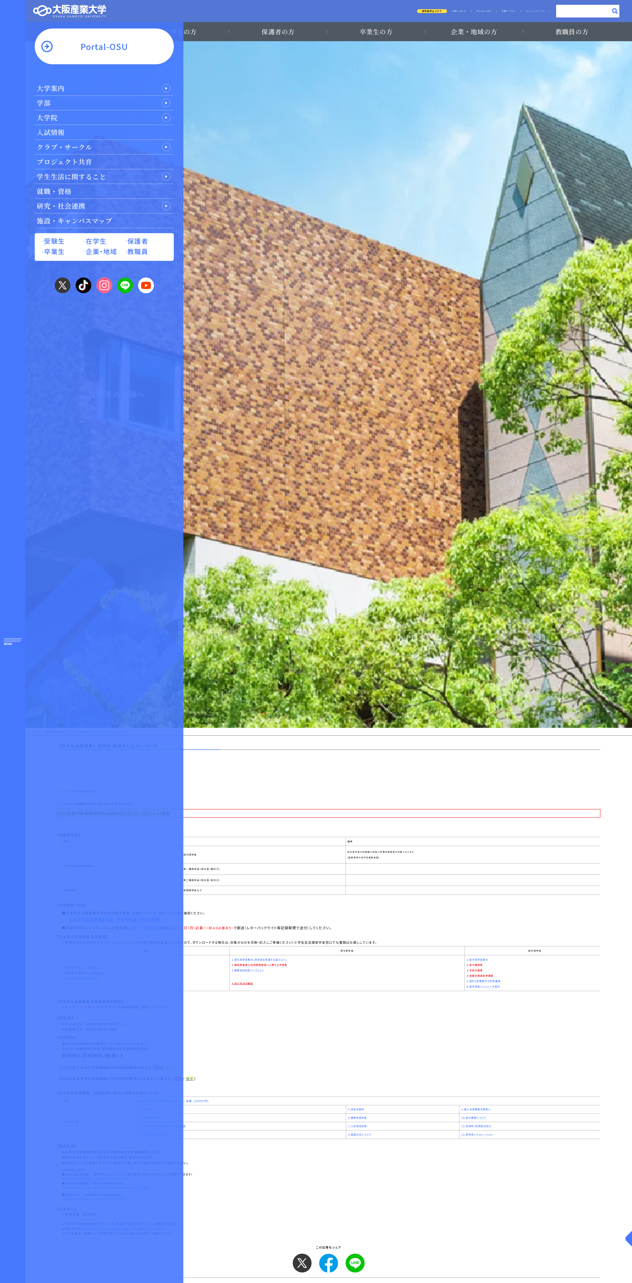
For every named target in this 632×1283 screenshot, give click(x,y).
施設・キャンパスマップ (74, 220)
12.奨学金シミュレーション (477, 1134)
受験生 (54, 241)
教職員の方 (572, 31)
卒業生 (54, 251)
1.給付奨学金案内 (477, 959)
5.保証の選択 (356, 1109)
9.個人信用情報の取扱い (476, 1109)
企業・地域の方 (474, 31)
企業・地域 (101, 251)
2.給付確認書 (475, 964)
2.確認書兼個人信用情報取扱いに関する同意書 (259, 964)
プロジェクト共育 (64, 161)
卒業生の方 (376, 31)
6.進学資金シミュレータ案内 (483, 986)
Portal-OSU (483, 11)
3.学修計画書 (475, 970)
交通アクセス (509, 11)
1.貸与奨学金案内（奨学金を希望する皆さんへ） (259, 959)
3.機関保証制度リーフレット (248, 970)
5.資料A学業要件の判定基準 (484, 981)
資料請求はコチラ (432, 11)
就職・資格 (54, 191)
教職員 (137, 251)
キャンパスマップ (535, 11)
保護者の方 (278, 31)
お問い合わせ (459, 11)
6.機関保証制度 (357, 1117)
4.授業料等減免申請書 (480, 975)
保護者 (137, 241)
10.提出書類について (474, 1117)
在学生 (96, 241)
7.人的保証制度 (357, 1126)
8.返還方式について (360, 1134)
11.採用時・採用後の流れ (476, 1126)
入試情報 (51, 132)
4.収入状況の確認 (242, 983)
